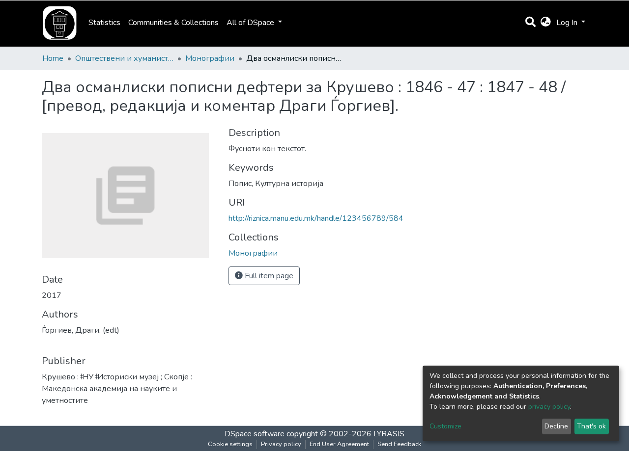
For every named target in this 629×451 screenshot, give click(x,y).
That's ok (591, 426)
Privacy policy (281, 444)
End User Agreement (339, 444)
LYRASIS (388, 433)
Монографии (209, 58)
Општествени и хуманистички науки (124, 58)
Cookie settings (230, 444)
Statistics (104, 22)
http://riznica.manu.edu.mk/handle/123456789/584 (316, 218)
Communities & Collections (173, 22)
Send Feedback (399, 444)
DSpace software (255, 433)
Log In (567, 22)
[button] (545, 22)
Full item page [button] (268, 275)
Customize (445, 426)
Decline (556, 426)
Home (52, 58)
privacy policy (549, 406)
